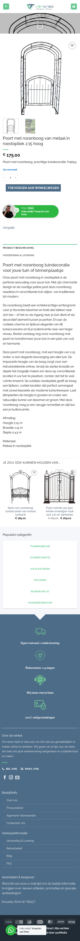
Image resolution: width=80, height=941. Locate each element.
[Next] (71, 78)
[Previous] (9, 78)
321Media (61, 932)
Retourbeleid (14, 848)
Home (25, 19)
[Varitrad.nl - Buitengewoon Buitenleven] (40, 6)
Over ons (12, 800)
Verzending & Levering (20, 840)
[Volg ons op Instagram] (11, 777)
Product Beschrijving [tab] (18, 247)
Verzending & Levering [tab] (18, 255)
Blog (9, 855)
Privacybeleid (15, 807)
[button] (6, 7)
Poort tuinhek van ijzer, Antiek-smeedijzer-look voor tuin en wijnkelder (59, 511)
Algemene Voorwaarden (21, 815)
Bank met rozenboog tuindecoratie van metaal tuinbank (20, 511)
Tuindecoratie (47, 19)
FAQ (9, 863)
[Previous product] (40, 26)
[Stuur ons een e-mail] (17, 777)
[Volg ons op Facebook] (5, 777)
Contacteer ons (16, 823)
